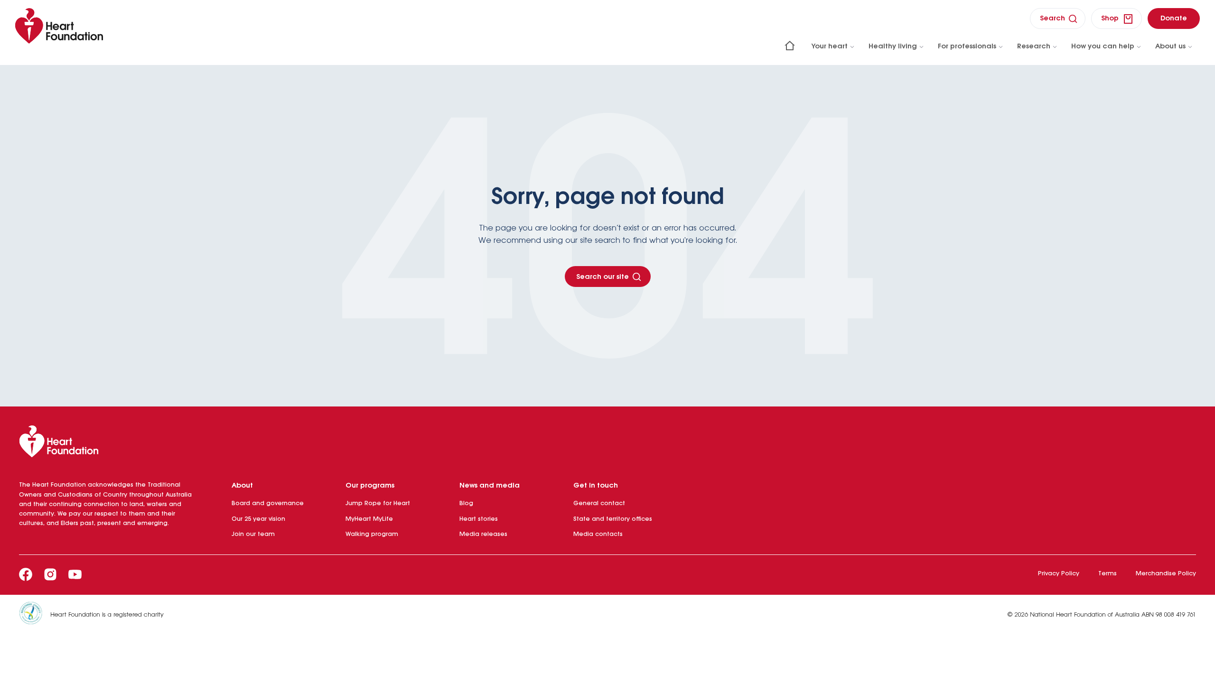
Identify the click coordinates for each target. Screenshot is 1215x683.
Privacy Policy (1058, 573)
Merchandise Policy (1166, 573)
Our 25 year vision (258, 519)
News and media (489, 485)
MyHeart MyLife (369, 519)
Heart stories (478, 519)
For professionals (967, 46)
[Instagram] (50, 574)
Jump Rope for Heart (378, 503)
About (242, 485)
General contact (599, 503)
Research (1033, 46)
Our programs (370, 485)
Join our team (253, 534)
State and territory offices (612, 519)
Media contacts (598, 534)
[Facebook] (25, 574)
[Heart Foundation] (607, 443)
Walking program (372, 534)
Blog (466, 503)
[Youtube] (75, 574)
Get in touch (595, 485)
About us (1170, 46)
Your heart (830, 46)
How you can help (1102, 46)
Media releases (483, 534)
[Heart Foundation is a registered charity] (34, 615)
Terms (1107, 573)
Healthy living (893, 46)
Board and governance (268, 503)
